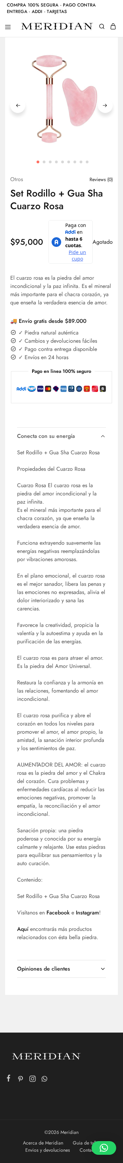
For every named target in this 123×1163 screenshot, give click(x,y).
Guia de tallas (86, 1142)
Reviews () (101, 179)
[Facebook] (9, 1079)
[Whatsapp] (45, 1080)
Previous (17, 105)
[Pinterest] (21, 1080)
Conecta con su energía (46, 436)
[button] (104, 1148)
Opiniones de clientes (43, 969)
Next (105, 105)
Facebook (58, 913)
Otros (16, 179)
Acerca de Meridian (43, 1142)
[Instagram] (33, 1080)
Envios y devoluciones (47, 1150)
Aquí (22, 929)
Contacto (89, 1150)
